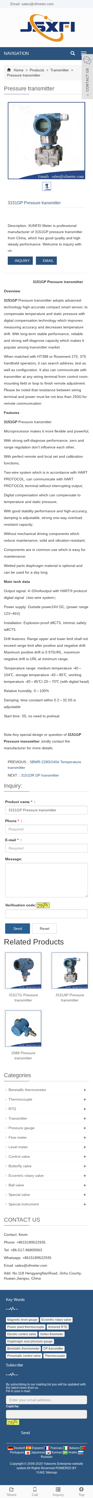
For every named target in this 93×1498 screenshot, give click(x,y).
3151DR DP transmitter (40, 775)
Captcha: (12, 1406)
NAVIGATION (16, 53)
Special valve (19, 1195)
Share (12, 1495)
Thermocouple (20, 1099)
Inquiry (58, 1495)
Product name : (20, 802)
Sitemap (51, 1472)
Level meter (18, 1147)
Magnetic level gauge (22, 1320)
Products (37, 70)
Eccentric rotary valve (26, 1175)
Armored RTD (57, 1327)
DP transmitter (53, 1348)
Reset (44, 928)
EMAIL (48, 261)
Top (81, 1495)
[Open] (87, 77)
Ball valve (16, 1185)
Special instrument (24, 1204)
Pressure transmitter (23, 75)
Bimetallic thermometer (27, 1090)
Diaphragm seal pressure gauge (30, 1341)
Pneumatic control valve (24, 1356)
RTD (12, 1109)
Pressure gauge (22, 1128)
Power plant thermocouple (25, 1327)
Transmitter (59, 70)
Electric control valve (21, 1334)
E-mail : (13, 840)
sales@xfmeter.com (31, 1265)
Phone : (13, 821)
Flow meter (18, 1137)
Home (19, 70)
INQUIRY (22, 261)
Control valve (19, 1156)
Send (17, 928)
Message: (13, 859)
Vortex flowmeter (51, 1334)
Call (35, 1495)
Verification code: (20, 905)
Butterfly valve (20, 1166)
